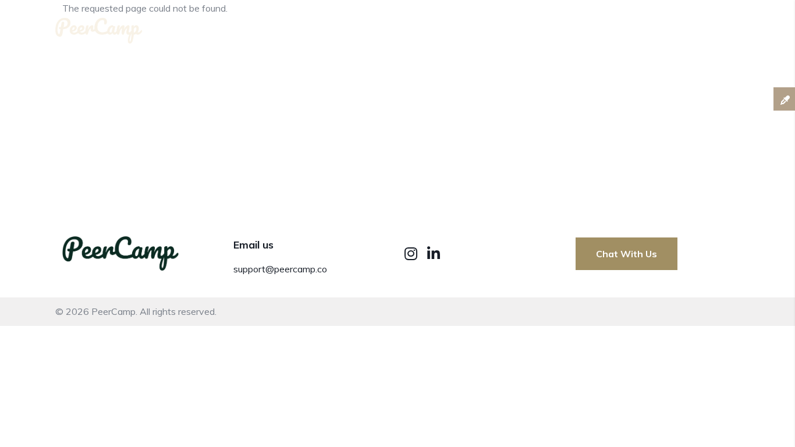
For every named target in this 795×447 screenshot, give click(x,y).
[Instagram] (412, 253)
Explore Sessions (702, 28)
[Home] (99, 26)
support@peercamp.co (280, 269)
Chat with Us (626, 254)
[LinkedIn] (433, 253)
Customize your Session (586, 28)
